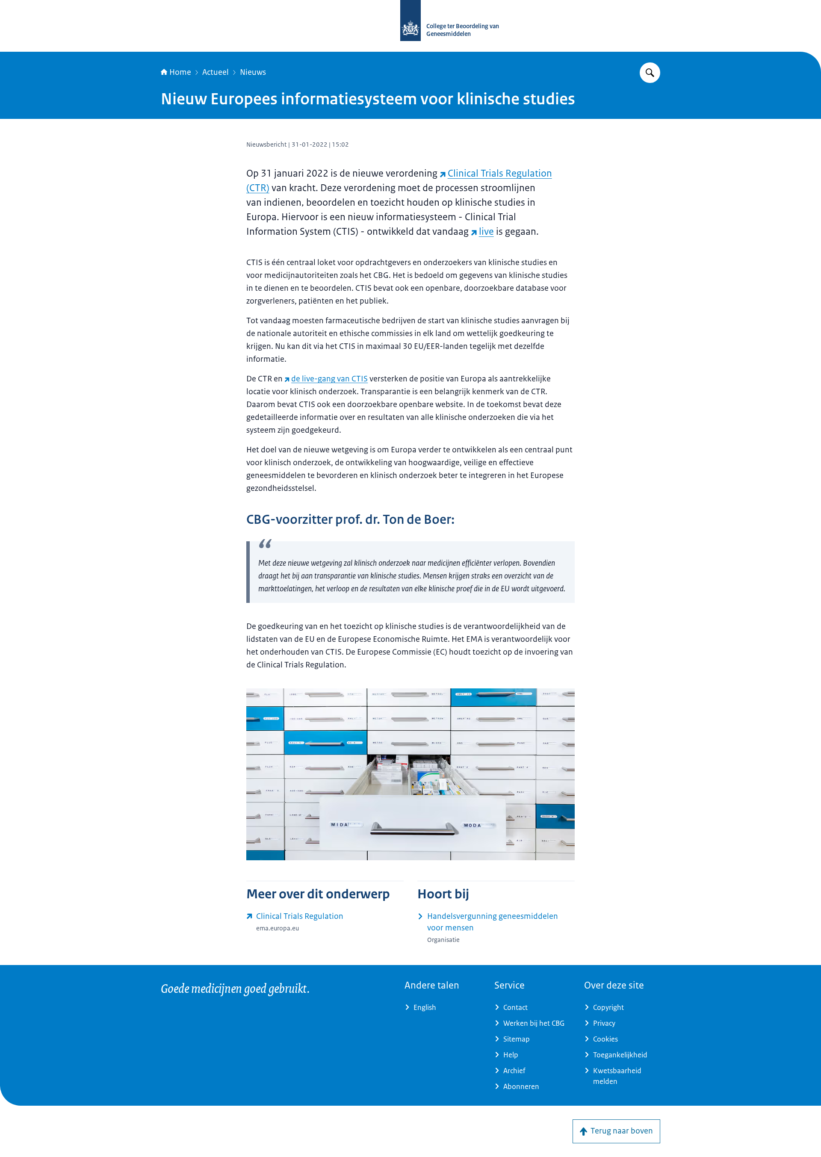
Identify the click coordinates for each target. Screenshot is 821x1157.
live (486, 231)
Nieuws (253, 72)
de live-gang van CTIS (329, 379)
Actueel (215, 72)
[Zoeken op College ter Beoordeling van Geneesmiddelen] (650, 72)
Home (180, 72)
